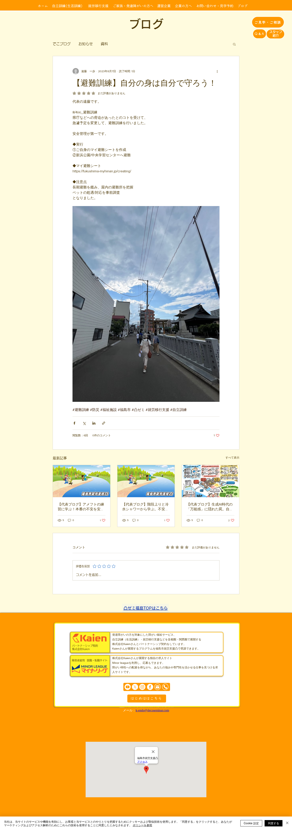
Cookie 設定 (251, 823)
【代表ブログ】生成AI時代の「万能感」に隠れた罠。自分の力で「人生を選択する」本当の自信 (210, 506)
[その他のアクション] (217, 71)
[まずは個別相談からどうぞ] (146, 687)
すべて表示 (232, 457)
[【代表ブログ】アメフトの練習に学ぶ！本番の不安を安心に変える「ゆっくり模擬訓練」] (81, 481)
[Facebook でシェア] (74, 423)
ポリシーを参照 (142, 825)
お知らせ (85, 44)
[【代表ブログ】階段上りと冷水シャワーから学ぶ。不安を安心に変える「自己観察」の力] (146, 481)
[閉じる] (287, 823)
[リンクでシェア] (103, 423)
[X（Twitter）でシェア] (84, 423)
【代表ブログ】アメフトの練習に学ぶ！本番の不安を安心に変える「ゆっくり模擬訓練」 (81, 506)
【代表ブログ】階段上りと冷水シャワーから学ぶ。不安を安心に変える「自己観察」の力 (145, 506)
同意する (273, 823)
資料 (104, 44)
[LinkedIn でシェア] (94, 423)
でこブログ (62, 44)
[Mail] (157, 686)
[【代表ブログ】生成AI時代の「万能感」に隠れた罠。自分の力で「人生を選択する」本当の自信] (210, 481)
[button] (234, 44)
